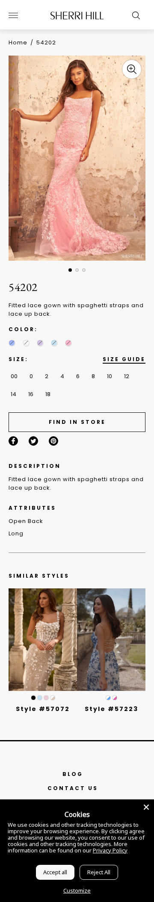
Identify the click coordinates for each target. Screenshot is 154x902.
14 (13, 394)
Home (18, 42)
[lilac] (40, 343)
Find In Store (77, 422)
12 (126, 376)
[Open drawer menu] (13, 15)
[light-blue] (54, 343)
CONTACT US (72, 788)
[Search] (134, 15)
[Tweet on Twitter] (33, 441)
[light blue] (39, 697)
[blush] (46, 697)
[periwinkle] (12, 343)
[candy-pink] (68, 343)
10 (109, 376)
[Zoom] (131, 69)
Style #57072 (43, 709)
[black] (33, 697)
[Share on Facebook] (13, 441)
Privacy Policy (110, 850)
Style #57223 (111, 709)
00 (14, 376)
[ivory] (26, 343)
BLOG (72, 774)
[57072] (43, 639)
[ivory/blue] (108, 697)
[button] (70, 270)
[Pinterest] (53, 441)
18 (47, 394)
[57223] (111, 639)
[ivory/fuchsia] (114, 697)
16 (30, 394)
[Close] (146, 807)
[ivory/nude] (52, 697)
